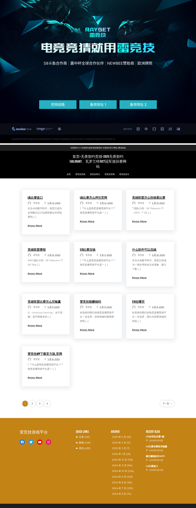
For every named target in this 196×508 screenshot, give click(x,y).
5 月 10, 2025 (158, 255)
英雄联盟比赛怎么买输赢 (44, 302)
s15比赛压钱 (87, 249)
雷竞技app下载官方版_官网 (45, 354)
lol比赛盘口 (35, 197)
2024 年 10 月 (119, 471)
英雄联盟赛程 (37, 249)
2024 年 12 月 (119, 459)
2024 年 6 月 (119, 493)
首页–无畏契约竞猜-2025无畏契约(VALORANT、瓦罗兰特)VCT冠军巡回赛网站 (98, 161)
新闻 (81, 442)
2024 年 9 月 (119, 476)
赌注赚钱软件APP (155, 456)
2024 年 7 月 (119, 488)
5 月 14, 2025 (54, 203)
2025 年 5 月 (119, 436)
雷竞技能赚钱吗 (90, 302)
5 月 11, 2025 (106, 255)
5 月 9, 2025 (54, 307)
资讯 (81, 448)
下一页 (167, 403)
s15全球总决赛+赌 (155, 436)
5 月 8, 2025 (158, 307)
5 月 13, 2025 (158, 203)
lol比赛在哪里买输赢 (156, 446)
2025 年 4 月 (119, 442)
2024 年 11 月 (119, 465)
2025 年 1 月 (118, 454)
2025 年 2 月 (119, 448)
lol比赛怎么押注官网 (93, 197)
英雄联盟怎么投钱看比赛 (148, 197)
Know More (35, 225)
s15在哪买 (138, 302)
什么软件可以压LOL (144, 249)
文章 (81, 436)
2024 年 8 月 (119, 482)
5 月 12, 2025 (54, 255)
